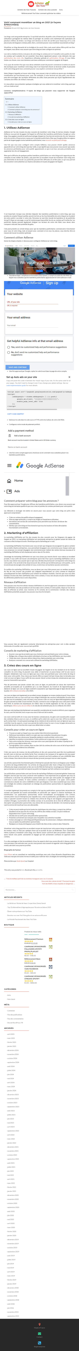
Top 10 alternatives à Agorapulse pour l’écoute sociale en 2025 (29, 907)
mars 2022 (11, 1139)
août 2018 (11, 1304)
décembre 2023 (13, 1094)
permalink (38, 870)
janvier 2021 (11, 1191)
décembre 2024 (13, 1050)
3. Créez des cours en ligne (15, 119)
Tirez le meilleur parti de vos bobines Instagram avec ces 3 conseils (28, 879)
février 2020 (11, 1231)
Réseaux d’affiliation (15, 114)
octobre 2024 (12, 1058)
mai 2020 (10, 1219)
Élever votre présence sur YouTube (19, 911)
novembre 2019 (13, 1243)
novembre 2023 (13, 1099)
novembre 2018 (13, 1292)
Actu (61, 10)
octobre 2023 (12, 1103)
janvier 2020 (11, 1235)
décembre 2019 (13, 1239)
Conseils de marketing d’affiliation (19, 117)
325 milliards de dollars (18, 691)
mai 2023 (10, 1123)
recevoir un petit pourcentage (56, 140)
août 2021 (11, 1163)
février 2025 (11, 1042)
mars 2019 (11, 1276)
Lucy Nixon (8, 854)
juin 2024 (10, 1074)
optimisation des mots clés (14, 58)
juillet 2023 (11, 1115)
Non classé (11, 999)
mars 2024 (11, 1086)
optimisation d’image (56, 58)
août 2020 (11, 1211)
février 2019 (11, 1280)
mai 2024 (10, 1078)
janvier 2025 (11, 1046)
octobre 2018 (12, 1296)
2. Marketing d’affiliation (14, 112)
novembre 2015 (13, 1312)
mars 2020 (11, 1227)
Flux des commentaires (15, 1019)
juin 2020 (10, 1215)
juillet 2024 (11, 1070)
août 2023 (11, 1111)
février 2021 (11, 1187)
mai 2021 (10, 1175)
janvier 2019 (11, 1284)
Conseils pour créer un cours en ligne (20, 122)
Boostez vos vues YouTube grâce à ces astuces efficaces (27, 915)
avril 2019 (10, 1272)
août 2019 (11, 1256)
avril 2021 (10, 1179)
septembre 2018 (13, 1300)
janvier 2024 (11, 1090)
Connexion (11, 1011)
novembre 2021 (13, 1151)
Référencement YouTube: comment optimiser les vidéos (41, 13)
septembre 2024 (13, 1062)
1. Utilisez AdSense (12, 105)
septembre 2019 (13, 1252)
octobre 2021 (12, 1155)
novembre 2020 (13, 1199)
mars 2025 (11, 1038)
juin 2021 (10, 1171)
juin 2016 (10, 1308)
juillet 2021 (11, 1167)
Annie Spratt (21, 861)
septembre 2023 (13, 1107)
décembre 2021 (13, 1147)
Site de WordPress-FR (15, 1023)
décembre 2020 (13, 1195)
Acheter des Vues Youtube (26, 10)
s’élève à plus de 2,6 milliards (22, 706)
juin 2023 (10, 1119)
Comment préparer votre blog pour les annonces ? (24, 109)
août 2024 (11, 1066)
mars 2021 (11, 1183)
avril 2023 (10, 1127)
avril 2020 (10, 1223)
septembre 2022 (13, 1131)
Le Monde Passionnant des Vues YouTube (21, 919)
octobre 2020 (12, 1203)
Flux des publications (14, 1015)
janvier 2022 (11, 1143)
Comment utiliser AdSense (17, 107)
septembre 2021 (13, 1159)
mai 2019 (10, 1268)
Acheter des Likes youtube (47, 10)
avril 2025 (10, 1034)
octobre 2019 (12, 1247)
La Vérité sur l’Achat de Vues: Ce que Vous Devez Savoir (26, 903)
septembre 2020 (13, 1207)
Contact (39, 1337)
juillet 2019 (11, 1260)
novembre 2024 (13, 1054)
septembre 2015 (13, 1316)
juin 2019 (10, 1264)
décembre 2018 (13, 1288)
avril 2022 (10, 1135)
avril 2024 (10, 1082)
